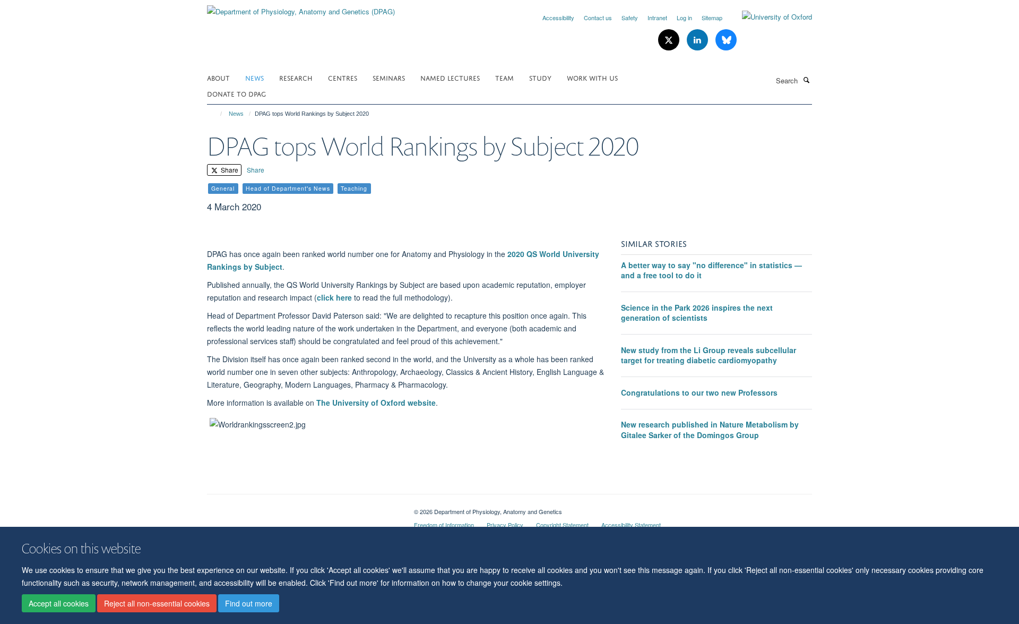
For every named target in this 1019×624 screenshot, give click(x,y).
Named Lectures (450, 77)
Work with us (592, 77)
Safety (629, 17)
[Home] (216, 113)
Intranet (657, 17)
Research (296, 77)
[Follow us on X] (669, 40)
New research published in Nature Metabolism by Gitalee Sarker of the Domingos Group (710, 429)
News (254, 77)
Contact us (598, 17)
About (218, 77)
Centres (342, 77)
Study (540, 77)
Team (504, 77)
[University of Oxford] (769, 17)
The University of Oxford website (376, 402)
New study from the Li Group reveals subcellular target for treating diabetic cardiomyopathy (708, 355)
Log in (684, 17)
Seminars (389, 77)
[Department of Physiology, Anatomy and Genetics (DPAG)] (301, 8)
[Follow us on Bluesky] (726, 40)
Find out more (248, 603)
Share (228, 169)
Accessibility (558, 17)
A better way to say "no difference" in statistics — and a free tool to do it (711, 270)
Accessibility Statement (631, 524)
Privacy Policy (505, 524)
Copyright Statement (562, 524)
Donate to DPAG (236, 93)
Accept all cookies (59, 603)
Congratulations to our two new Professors (699, 392)
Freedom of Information (444, 524)
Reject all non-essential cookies (157, 603)
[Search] (806, 80)
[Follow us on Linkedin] (698, 40)
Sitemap (712, 17)
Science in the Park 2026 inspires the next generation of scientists (697, 312)
